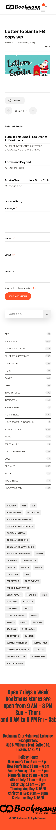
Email (8, 255)
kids (44, 595)
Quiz (7, 459)
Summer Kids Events (18, 650)
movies (10, 622)
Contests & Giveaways (17, 356)
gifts (7, 385)
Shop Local (28, 629)
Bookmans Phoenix (17, 540)
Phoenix (37, 622)
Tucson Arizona (16, 656)
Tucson (39, 650)
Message (10, 208)
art (24, 506)
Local (27, 608)
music (23, 622)
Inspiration (11, 400)
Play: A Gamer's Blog (16, 451)
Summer (29, 636)
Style (8, 473)
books (39, 554)
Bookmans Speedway (18, 554)
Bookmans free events (20, 526)
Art (7, 334)
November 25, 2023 (26, 43)
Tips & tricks (11, 481)
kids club (12, 602)
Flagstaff (13, 574)
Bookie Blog (15, 186)
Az (33, 506)
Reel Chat (10, 466)
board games (14, 512)
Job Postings (12, 407)
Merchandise (12, 415)
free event (13, 581)
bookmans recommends (20, 547)
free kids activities (18, 588)
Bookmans (33, 512)
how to (31, 595)
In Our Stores (25, 150)
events (25, 567)
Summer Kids (40, 643)
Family (38, 567)
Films (8, 371)
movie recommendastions (19, 422)
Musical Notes (16, 168)
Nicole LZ (11, 43)
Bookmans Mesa (16, 533)
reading (11, 629)
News (37, 150)
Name (8, 238)
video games (38, 656)
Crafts (11, 567)
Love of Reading (16, 615)
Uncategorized (13, 488)
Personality (12, 444)
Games (8, 378)
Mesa (34, 615)
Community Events (19, 146)
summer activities (17, 643)
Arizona (11, 506)
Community (29, 560)
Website (9, 271)
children (12, 560)
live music (12, 608)
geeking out (14, 595)
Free (27, 574)
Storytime (13, 636)
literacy (28, 602)
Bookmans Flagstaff (19, 519)
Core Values (12, 363)
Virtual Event (15, 663)
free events (32, 581)
